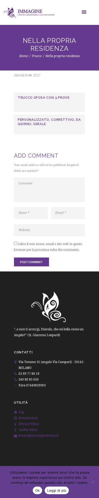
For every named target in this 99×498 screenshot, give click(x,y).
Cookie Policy (28, 430)
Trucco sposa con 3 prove (44, 97)
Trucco (37, 56)
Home (23, 56)
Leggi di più (56, 490)
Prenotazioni (28, 418)
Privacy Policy (29, 424)
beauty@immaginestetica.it (38, 435)
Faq (21, 412)
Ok (37, 490)
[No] (92, 482)
